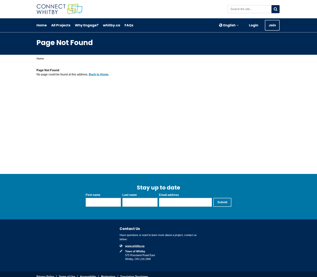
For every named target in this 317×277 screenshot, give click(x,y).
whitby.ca (111, 25)
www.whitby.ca (134, 246)
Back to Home (98, 74)
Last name (129, 194)
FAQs (129, 25)
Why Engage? (87, 25)
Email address (169, 194)
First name (93, 194)
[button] (228, 25)
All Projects (60, 25)
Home (42, 25)
